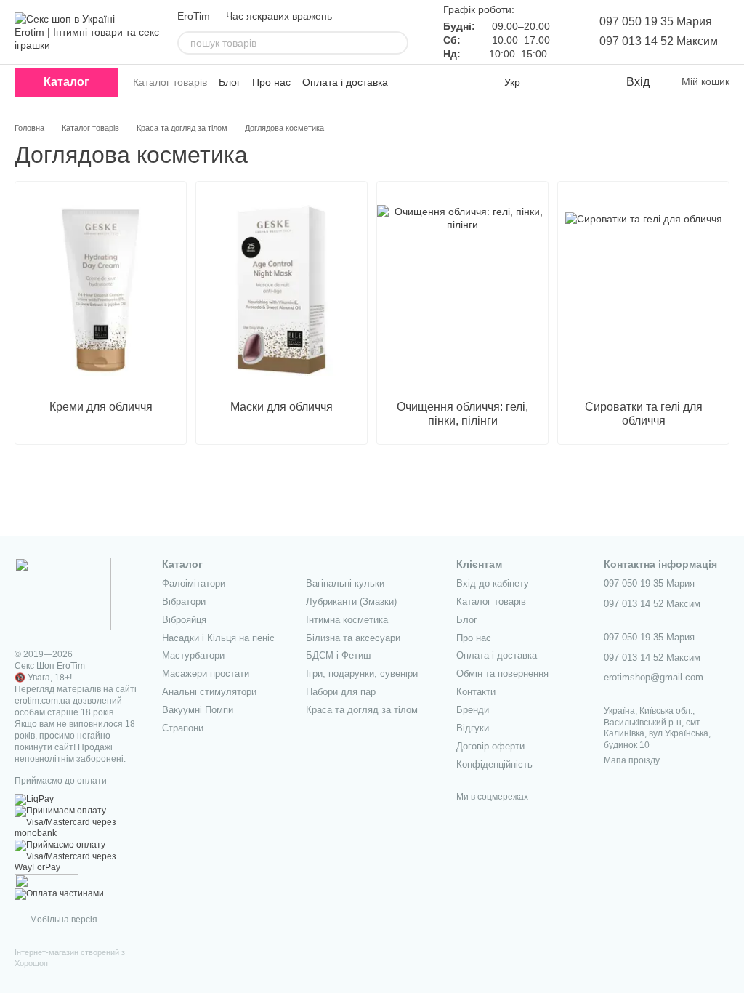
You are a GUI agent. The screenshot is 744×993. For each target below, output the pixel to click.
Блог (229, 82)
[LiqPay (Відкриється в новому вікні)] (34, 799)
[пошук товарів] (396, 43)
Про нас (271, 82)
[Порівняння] (555, 82)
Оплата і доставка (345, 82)
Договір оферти (490, 746)
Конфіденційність (494, 764)
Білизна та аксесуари (353, 637)
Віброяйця (184, 619)
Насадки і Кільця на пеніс (218, 637)
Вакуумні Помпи (197, 709)
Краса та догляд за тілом (362, 709)
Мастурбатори (193, 655)
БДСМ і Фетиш (338, 655)
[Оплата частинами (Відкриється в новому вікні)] (59, 893)
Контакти (476, 691)
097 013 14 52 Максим (658, 41)
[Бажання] (584, 82)
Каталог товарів (170, 82)
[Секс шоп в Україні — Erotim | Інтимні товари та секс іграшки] (63, 593)
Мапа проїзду (632, 760)
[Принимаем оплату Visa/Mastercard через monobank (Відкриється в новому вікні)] (77, 822)
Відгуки (472, 728)
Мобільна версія (62, 919)
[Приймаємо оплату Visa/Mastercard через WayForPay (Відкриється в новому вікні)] (77, 856)
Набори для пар (341, 691)
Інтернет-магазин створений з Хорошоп (70, 957)
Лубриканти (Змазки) (351, 601)
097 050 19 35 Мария (655, 21)
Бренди (472, 709)
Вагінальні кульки (345, 583)
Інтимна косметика (347, 619)
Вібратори (184, 601)
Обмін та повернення (502, 673)
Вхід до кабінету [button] (492, 583)
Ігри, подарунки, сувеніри (362, 673)
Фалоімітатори (193, 583)
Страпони (182, 728)
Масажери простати (205, 673)
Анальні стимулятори (209, 691)
